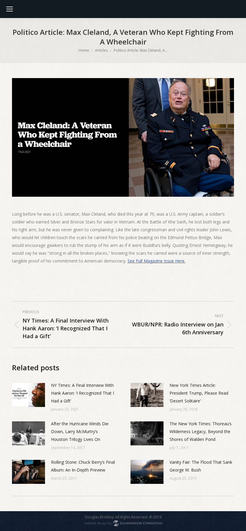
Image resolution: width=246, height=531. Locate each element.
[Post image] (28, 395)
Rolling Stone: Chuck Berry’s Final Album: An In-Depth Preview (83, 466)
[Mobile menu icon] (9, 9)
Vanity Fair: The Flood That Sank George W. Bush (201, 466)
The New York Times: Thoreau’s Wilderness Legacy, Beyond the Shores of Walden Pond (201, 431)
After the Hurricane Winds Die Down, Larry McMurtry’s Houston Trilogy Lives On (80, 431)
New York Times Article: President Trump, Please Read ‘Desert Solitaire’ (199, 393)
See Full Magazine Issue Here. (156, 261)
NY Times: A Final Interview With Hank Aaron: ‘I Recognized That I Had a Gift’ (82, 393)
